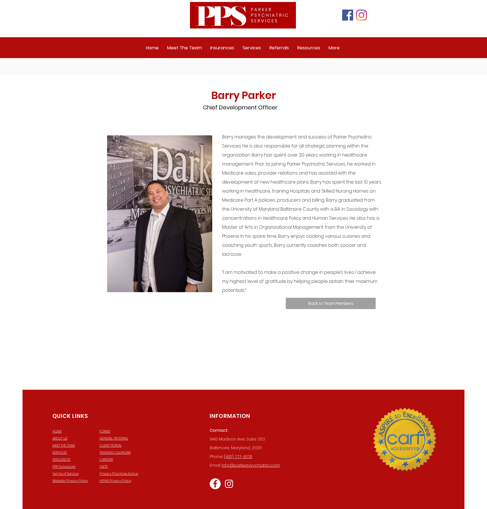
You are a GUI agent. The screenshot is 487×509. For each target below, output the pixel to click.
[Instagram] (361, 15)
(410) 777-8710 (238, 456)
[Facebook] (347, 15)
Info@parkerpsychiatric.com (251, 465)
